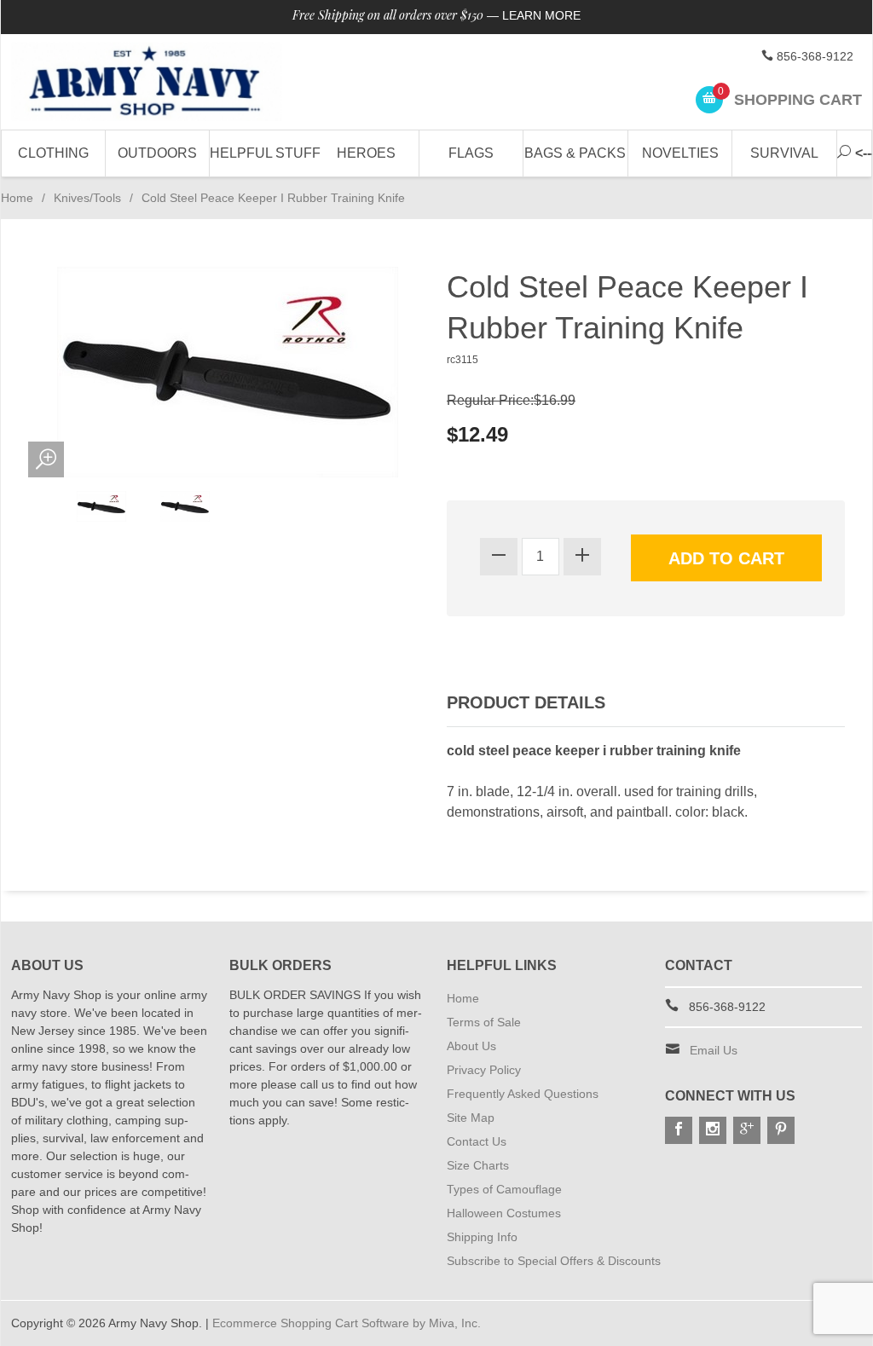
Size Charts (478, 1165)
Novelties (680, 153)
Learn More (541, 15)
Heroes (366, 153)
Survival (784, 153)
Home (17, 198)
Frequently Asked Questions (522, 1093)
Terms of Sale (484, 1022)
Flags (471, 153)
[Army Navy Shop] (146, 82)
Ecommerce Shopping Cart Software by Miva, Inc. (346, 1323)
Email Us (713, 1050)
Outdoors (157, 153)
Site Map (470, 1117)
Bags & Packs (575, 153)
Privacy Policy (484, 1070)
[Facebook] (678, 1130)
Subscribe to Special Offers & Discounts (554, 1261)
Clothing (53, 153)
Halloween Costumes (504, 1213)
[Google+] (746, 1130)
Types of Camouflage (504, 1189)
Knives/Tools (87, 198)
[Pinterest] (781, 1130)
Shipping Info (482, 1237)
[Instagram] (712, 1130)
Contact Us (476, 1141)
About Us (471, 1046)
